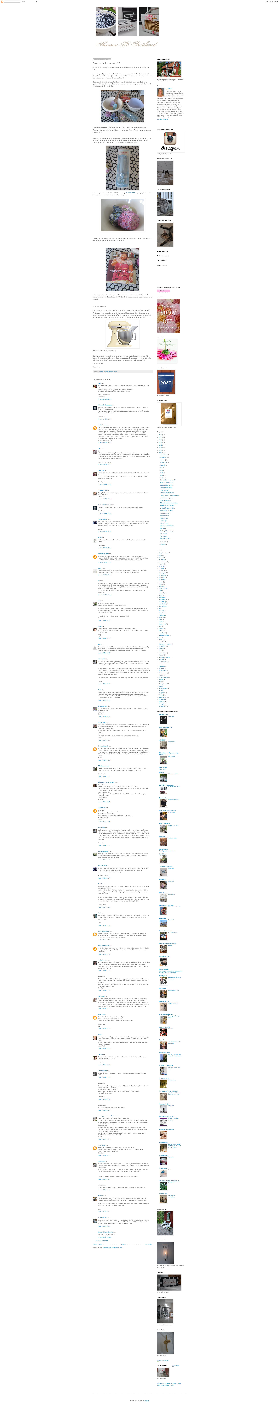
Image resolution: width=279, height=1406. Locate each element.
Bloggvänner (162, 575)
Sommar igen (171, 741)
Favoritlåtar (162, 597)
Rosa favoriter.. (164, 490)
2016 (160, 435)
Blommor (161, 577)
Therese (100, 1054)
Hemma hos (162, 624)
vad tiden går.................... (175, 756)
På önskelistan (163, 662)
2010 (160, 450)
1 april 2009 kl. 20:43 (104, 970)
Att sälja (170, 945)
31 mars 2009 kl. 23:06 (104, 562)
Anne (99, 601)
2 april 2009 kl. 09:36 (104, 1190)
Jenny (170, 88)
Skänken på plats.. (165, 538)
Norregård (162, 988)
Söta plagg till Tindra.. (166, 485)
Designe (161, 772)
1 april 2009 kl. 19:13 (104, 940)
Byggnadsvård (163, 588)
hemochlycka (163, 849)
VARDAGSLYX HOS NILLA (167, 1117)
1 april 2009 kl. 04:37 (104, 620)
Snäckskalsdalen (164, 1052)
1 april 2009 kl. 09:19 (104, 716)
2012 (160, 445)
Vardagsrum (162, 706)
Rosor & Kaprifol (164, 1027)
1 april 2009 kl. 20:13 (104, 954)
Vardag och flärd (164, 1104)
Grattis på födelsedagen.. (167, 531)
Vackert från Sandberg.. (167, 510)
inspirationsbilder (164, 635)
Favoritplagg (162, 602)
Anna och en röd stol (165, 727)
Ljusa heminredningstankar (167, 943)
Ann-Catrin (101, 1014)
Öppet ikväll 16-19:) (173, 990)
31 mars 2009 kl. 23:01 (104, 548)
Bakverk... (171, 1028)
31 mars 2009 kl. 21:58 (104, 464)
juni (161, 470)
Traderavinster (163, 688)
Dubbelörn (101, 1196)
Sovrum (161, 675)
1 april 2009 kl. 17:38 (104, 907)
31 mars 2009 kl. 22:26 (104, 531)
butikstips (161, 586)
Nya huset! (171, 919)
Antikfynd (161, 557)
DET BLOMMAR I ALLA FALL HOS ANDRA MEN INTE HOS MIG (174, 1145)
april (161, 475)
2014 (160, 440)
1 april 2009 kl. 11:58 (104, 822)
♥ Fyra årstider (102, 490)
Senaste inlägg (97, 1244)
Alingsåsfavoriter (163, 553)
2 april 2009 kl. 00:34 (104, 1139)
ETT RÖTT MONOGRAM (166, 785)
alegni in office (163, 714)
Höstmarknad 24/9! (173, 774)
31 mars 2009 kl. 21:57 (104, 442)
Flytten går (171, 716)
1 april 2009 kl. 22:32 (104, 1077)
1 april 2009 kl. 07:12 (104, 638)
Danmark (161, 593)
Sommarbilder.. (164, 515)
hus (160, 626)
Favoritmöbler (163, 599)
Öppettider (171, 1157)
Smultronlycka (102, 1071)
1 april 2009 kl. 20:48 (104, 990)
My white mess (163, 969)
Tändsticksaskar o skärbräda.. (169, 503)
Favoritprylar (162, 604)
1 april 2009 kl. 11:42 (104, 802)
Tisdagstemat (163, 684)
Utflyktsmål (162, 699)
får (159, 608)
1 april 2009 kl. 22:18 (104, 1065)
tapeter (161, 679)
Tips (160, 681)
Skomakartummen (103, 851)
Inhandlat (161, 633)
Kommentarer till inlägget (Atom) (112, 1247)
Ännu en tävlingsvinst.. (167, 482)
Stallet (169, 1169)
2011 (160, 447)
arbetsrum (162, 559)
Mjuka (99, 1034)
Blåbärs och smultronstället (106, 782)
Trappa (161, 690)
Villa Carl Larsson (103, 766)
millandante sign (164, 956)
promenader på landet (166, 1014)
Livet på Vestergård (165, 931)
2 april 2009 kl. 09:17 (104, 1155)
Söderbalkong (172, 1080)
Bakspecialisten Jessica (105, 1232)
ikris (99, 644)
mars (162, 478)
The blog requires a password (167, 851)
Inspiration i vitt (102, 960)
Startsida (123, 1244)
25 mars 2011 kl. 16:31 (104, 1237)
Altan (160, 555)
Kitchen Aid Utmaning (165, 644)
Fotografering (163, 606)
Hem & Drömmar (164, 823)
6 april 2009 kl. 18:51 (104, 1226)
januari (162, 544)
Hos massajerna (172, 932)
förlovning (161, 611)
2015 (160, 437)
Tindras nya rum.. (165, 513)
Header (161, 622)
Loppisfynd (162, 653)
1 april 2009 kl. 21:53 (104, 1028)
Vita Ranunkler (163, 1155)
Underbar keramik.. (166, 500)
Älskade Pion (163, 1194)
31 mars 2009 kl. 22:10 (104, 499)
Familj (160, 595)
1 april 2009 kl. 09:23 (104, 740)
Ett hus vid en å (102, 1217)
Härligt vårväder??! (166, 488)
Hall (160, 619)
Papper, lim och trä (173, 1003)
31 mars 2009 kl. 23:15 (104, 575)
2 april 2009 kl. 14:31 (104, 1211)
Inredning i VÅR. (172, 838)
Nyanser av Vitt (164, 1001)
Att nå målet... (162, 769)
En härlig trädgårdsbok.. (167, 493)
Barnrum (161, 568)
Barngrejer (162, 566)
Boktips (161, 582)
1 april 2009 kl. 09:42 (104, 760)
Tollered (161, 686)
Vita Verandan (163, 1168)
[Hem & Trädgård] (162, 1360)
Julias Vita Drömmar (165, 867)
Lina (99, 448)
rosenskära (101, 659)
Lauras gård (101, 996)
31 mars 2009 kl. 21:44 (104, 399)
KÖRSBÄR (162, 879)
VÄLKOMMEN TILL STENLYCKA (169, 1181)
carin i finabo (163, 767)
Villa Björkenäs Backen (166, 1129)
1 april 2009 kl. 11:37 (104, 776)
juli (161, 467)
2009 (160, 452)
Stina (99, 581)
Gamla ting (162, 615)
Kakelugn (161, 642)
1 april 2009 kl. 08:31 (104, 700)
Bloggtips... (163, 528)
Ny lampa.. (163, 536)
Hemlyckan (162, 836)
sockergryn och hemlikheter (106, 1116)
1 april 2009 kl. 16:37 (104, 878)
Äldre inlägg (148, 1244)
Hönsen (161, 630)
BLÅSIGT (170, 1182)
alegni (99, 626)
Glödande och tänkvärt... (174, 907)
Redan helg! (171, 812)
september (163, 462)
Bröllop (161, 584)
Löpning (161, 655)
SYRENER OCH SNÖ (174, 786)
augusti (162, 465)
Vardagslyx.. (163, 521)
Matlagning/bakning (164, 657)
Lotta (99, 383)
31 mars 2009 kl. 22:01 (104, 484)
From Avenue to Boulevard (167, 810)
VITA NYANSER (102, 519)
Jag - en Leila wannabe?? (168, 480)
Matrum (161, 659)
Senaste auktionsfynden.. (167, 526)
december (163, 455)
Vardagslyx (162, 704)
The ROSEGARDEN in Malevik (168, 1091)
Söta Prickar (101, 1145)
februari (162, 542)
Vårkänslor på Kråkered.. (167, 505)
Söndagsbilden (163, 677)
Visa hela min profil (162, 119)
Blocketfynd (162, 573)
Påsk (160, 664)
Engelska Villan (102, 706)
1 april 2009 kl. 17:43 (104, 925)
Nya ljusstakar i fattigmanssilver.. (169, 495)
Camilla (100, 884)
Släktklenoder (163, 673)
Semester (161, 668)
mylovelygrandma (103, 553)
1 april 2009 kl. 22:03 (104, 1048)
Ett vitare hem (163, 798)
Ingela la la (101, 470)
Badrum (161, 564)
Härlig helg (171, 1105)
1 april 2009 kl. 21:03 (104, 1008)
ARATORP (162, 740)
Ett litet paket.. (164, 518)
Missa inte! (171, 868)
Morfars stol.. (164, 533)
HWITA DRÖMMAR (103, 931)
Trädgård (161, 693)
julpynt (160, 639)
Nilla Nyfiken (163, 976)
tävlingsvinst (162, 697)
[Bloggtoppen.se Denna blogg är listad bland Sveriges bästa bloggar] (170, 1385)
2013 (160, 442)
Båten (160, 590)
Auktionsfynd (162, 562)
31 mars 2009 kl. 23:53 (104, 595)
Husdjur (161, 628)
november (163, 457)
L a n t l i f (162, 892)
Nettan (100, 537)
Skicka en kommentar (102, 1241)
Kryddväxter (162, 646)
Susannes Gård (164, 1078)
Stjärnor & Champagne (105, 405)
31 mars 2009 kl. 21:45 (104, 419)
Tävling (161, 695)
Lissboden (162, 918)
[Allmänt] (175, 1365)
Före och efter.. (164, 523)
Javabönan (162, 854)
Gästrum (161, 617)
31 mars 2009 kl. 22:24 (104, 513)
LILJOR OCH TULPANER (166, 905)
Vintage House (163, 1142)
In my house (101, 1161)
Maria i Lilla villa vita (104, 945)
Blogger (146, 1401)
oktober (162, 460)
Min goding (171, 881)
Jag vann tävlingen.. (166, 498)
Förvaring (161, 613)
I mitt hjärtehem (102, 425)
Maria (99, 690)
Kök (160, 650)
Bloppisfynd (162, 579)
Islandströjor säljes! (173, 799)
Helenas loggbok (103, 746)
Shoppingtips (162, 670)
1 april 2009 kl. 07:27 (104, 653)
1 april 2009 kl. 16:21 (104, 860)
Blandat (161, 571)
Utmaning (161, 702)
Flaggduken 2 (102, 808)
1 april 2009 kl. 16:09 (104, 845)
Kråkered (161, 648)
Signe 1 (100, 568)
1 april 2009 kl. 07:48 (104, 684)
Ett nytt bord (171, 894)
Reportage (162, 666)
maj (161, 472)
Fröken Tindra (102, 722)
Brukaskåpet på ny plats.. (167, 508)
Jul (159, 637)
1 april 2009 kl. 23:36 (104, 1110)
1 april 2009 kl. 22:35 (104, 1099)
